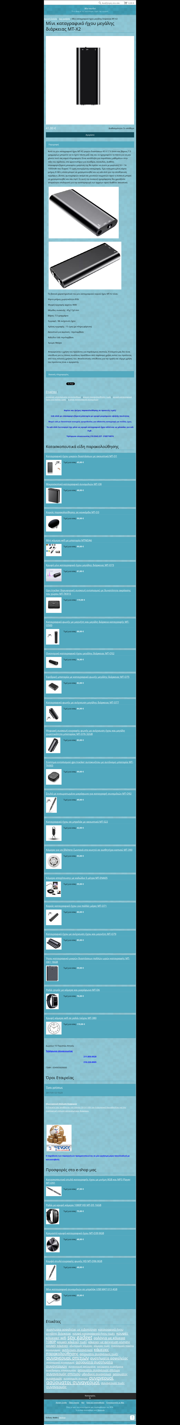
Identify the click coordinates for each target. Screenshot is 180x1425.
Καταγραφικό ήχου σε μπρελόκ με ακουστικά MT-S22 (77, 821)
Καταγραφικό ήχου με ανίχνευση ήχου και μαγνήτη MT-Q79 (81, 934)
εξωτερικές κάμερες (81, 1346)
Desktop (62, 1418)
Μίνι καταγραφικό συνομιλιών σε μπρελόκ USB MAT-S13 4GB (81, 1289)
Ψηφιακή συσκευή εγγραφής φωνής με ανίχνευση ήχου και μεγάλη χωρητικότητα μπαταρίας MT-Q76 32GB (85, 732)
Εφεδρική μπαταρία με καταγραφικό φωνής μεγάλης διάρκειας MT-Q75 (87, 677)
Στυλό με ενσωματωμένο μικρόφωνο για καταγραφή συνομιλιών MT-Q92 (89, 793)
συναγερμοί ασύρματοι (82, 1366)
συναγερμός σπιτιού (63, 1373)
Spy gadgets (64, 18)
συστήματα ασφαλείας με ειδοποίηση (71, 1329)
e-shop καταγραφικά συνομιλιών (83, 399)
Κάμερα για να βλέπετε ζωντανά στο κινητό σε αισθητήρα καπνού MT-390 (89, 850)
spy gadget (79, 1337)
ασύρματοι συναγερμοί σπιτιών (99, 1370)
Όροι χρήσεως (54, 1087)
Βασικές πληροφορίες (58, 374)
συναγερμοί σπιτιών (67, 1358)
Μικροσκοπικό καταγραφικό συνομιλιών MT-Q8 (74, 484)
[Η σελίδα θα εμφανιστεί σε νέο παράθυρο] (90, 80)
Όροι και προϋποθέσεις (95, 1403)
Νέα (82, 1403)
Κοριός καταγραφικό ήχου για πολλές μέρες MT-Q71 (76, 906)
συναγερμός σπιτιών (76, 1378)
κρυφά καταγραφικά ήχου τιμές (93, 1333)
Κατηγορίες (90, 1395)
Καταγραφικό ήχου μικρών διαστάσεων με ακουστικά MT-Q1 (81, 456)
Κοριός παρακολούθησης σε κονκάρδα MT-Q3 (72, 512)
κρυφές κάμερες (57, 1346)
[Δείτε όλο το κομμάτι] (54, 467)
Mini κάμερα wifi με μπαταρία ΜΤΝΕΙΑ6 (69, 540)
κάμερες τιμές (102, 1346)
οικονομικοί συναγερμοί (60, 1362)
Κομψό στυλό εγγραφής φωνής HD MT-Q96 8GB (74, 1261)
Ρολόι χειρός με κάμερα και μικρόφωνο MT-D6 (73, 990)
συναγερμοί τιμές (113, 1383)
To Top (132, 1417)
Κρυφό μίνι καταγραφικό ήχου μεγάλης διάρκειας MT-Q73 (80, 565)
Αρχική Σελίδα (50, 18)
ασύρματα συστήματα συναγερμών (79, 1364)
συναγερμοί (101, 1378)
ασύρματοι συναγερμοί (73, 1382)
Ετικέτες (51, 392)
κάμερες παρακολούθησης (77, 1351)
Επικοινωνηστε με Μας (115, 1403)
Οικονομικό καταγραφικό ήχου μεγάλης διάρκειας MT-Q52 (80, 653)
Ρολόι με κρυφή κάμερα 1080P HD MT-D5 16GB (73, 1205)
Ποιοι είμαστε (74, 1403)
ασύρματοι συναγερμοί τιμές (99, 1354)
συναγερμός (56, 1386)
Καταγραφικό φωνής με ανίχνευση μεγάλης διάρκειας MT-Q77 (82, 702)
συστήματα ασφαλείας (109, 1358)
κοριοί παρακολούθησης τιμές (97, 397)
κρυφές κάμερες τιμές (72, 1342)
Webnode (101, 1410)
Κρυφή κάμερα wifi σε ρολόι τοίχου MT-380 (71, 1018)
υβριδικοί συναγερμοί (96, 1374)
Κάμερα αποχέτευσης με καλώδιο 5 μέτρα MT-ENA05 (77, 878)
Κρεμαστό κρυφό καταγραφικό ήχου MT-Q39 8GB (75, 1233)
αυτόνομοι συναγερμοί (77, 1350)
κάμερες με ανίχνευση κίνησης (109, 1342)
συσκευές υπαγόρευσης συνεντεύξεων (63, 397)
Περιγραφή (53, 144)
